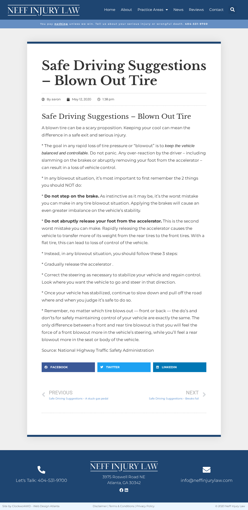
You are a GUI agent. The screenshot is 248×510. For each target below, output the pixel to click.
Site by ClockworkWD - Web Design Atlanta (30, 506)
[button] (232, 10)
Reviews (196, 9)
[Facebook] (121, 490)
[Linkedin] (126, 490)
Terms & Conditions (121, 506)
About (126, 9)
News (178, 9)
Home (109, 9)
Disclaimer (100, 506)
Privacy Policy (145, 506)
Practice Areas (150, 9)
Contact (216, 9)
